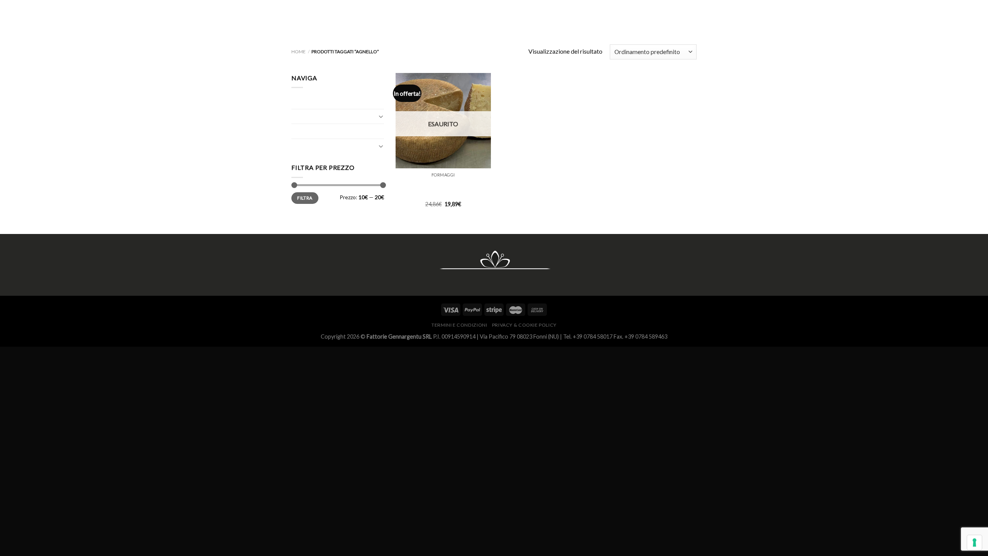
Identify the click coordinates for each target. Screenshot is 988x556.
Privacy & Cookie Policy (524, 325)
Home (298, 51)
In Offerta (304, 131)
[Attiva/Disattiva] (381, 116)
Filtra (304, 198)
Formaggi (304, 116)
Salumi (300, 146)
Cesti (298, 101)
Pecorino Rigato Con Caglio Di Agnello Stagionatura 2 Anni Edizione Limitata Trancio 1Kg (443, 189)
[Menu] (690, 17)
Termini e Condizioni (459, 325)
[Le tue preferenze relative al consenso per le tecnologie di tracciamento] (974, 542)
